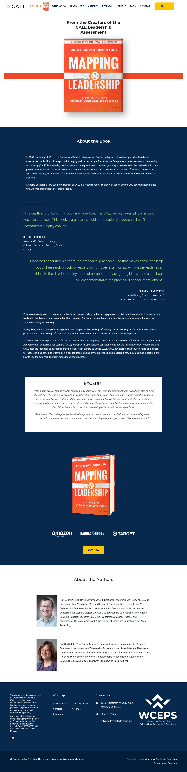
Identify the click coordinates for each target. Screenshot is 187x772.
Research (107, 6)
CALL (68, 344)
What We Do (59, 6)
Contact (145, 6)
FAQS (133, 6)
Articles (93, 6)
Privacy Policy (81, 703)
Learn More (77, 6)
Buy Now (93, 549)
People (122, 6)
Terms (78, 709)
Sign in (164, 6)
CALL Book (36, 6)
